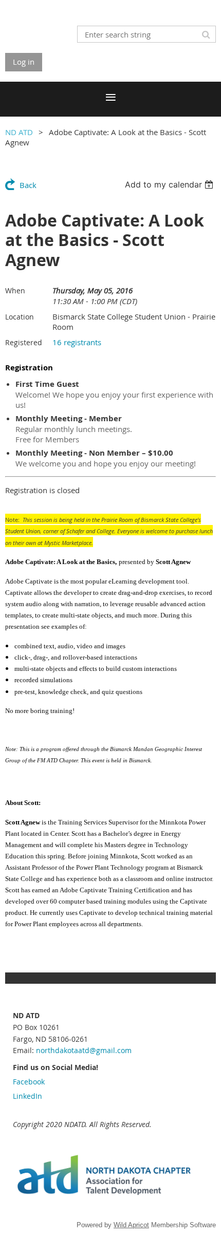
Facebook (29, 1081)
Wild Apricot (131, 1225)
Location (19, 317)
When (15, 290)
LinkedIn (27, 1096)
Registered (23, 342)
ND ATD (19, 132)
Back (28, 185)
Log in (23, 62)
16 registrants (76, 342)
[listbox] (170, 184)
